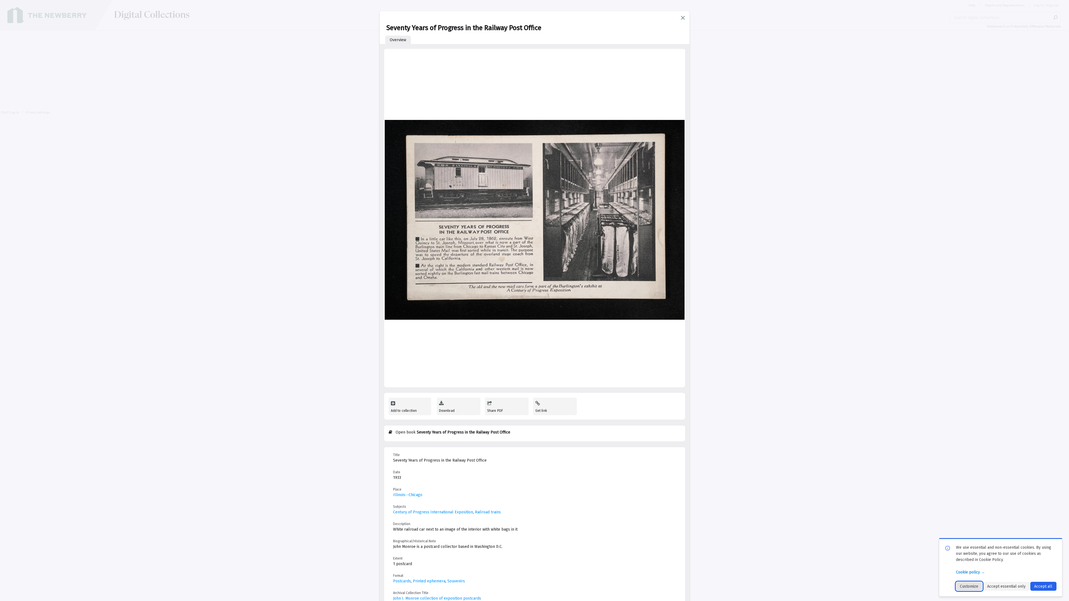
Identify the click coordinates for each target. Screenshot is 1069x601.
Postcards (402, 581)
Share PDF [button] (495, 411)
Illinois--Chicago (407, 494)
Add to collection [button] (404, 411)
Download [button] (447, 411)
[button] (683, 17)
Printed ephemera (429, 581)
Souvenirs (456, 581)
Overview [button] (398, 40)
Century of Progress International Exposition (433, 512)
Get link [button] (541, 411)
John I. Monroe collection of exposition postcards (437, 598)
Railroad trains (488, 512)
